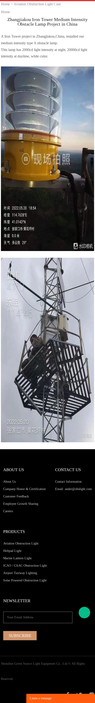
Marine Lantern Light (17, 558)
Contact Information (68, 481)
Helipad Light (12, 551)
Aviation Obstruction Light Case (37, 4)
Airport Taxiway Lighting (20, 573)
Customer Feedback (16, 496)
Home (5, 4)
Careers (8, 511)
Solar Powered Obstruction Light (25, 580)
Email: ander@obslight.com (73, 489)
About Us (9, 481)
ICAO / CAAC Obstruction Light (25, 565)
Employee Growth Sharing (20, 504)
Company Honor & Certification (24, 489)
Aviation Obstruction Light (21, 543)
